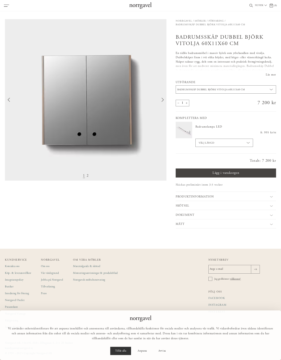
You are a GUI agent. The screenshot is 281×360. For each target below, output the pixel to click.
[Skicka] (255, 269)
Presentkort (11, 307)
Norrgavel (184, 21)
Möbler (200, 21)
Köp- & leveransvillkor (18, 273)
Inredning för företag (17, 293)
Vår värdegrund (50, 273)
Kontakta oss (12, 266)
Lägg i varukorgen (225, 173)
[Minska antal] (178, 103)
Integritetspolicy (14, 280)
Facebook (216, 298)
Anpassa (142, 351)
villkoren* (235, 279)
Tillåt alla (120, 351)
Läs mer (271, 74)
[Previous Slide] (9, 99)
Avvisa (162, 351)
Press (43, 293)
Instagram (217, 305)
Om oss (45, 266)
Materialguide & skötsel (86, 266)
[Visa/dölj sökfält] (251, 5)
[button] (85, 100)
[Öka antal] (186, 103)
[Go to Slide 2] (87, 176)
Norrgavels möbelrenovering (89, 280)
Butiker (9, 287)
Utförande (185, 82)
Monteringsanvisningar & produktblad (95, 273)
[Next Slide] (163, 99)
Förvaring (216, 21)
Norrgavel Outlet (14, 300)
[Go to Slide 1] (84, 176)
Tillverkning (48, 287)
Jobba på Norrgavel (52, 280)
